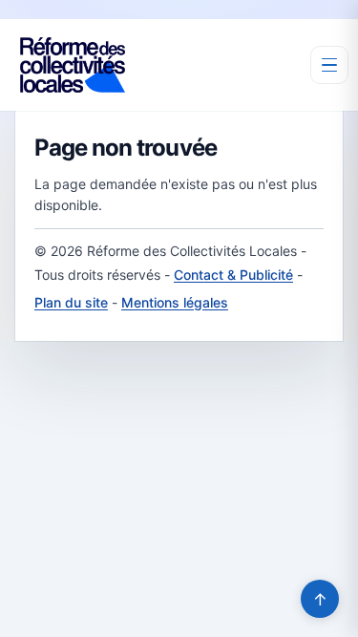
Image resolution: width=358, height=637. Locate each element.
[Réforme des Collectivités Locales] (73, 65)
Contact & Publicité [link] (233, 274)
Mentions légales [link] (174, 302)
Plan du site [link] (71, 302)
